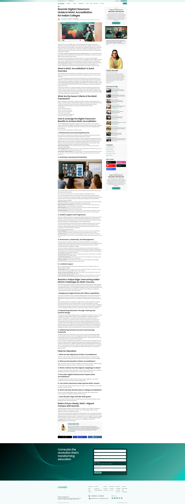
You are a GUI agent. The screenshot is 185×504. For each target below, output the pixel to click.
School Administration (110, 147)
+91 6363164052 (101, 495)
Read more (108, 82)
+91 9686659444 (94, 495)
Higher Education (109, 155)
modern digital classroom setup (65, 62)
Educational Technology (110, 153)
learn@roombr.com (62, 0)
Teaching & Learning (110, 151)
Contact (102, 3)
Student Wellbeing (109, 149)
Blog (91, 3)
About (87, 3)
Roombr (87, 59)
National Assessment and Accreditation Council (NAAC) (74, 82)
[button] (69, 3)
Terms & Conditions (120, 502)
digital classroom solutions (68, 123)
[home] (61, 3)
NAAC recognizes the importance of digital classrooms (77, 53)
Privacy (126, 502)
